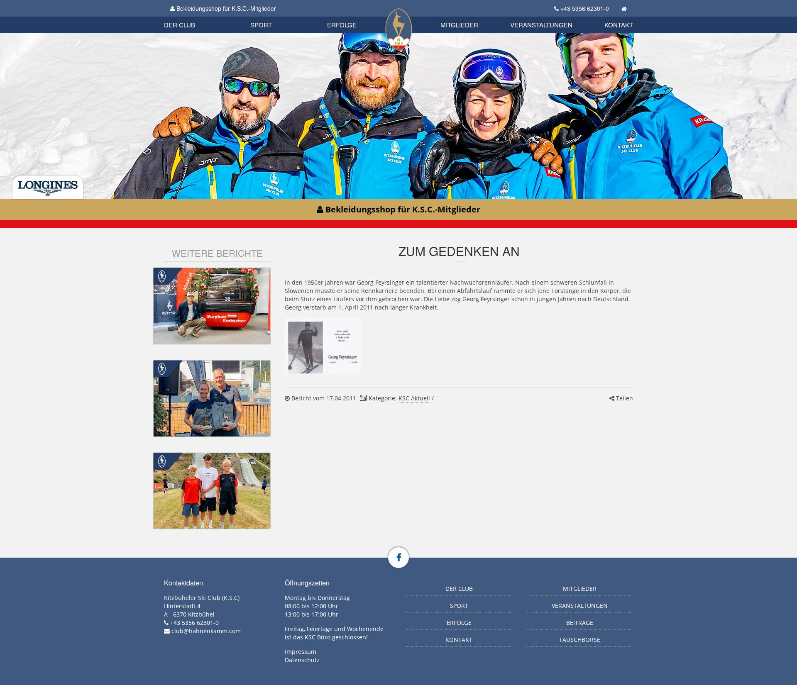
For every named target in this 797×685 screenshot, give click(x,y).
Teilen (623, 398)
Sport (261, 24)
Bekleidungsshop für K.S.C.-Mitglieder (225, 8)
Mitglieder (459, 24)
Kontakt (618, 24)
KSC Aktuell (414, 398)
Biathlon (193, 16)
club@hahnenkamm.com (206, 631)
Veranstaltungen (541, 24)
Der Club (179, 24)
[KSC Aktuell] (162, 276)
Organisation (188, 16)
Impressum (300, 652)
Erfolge (342, 24)
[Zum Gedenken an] (323, 346)
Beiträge (579, 622)
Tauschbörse (579, 640)
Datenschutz (302, 660)
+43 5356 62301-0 (584, 8)
